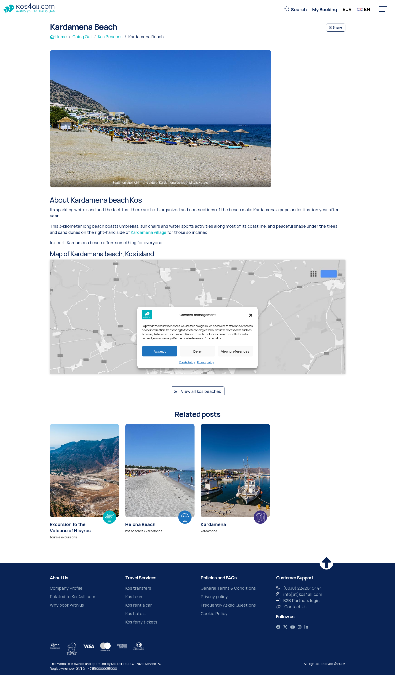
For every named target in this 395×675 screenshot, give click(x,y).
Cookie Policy (187, 362)
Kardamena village (148, 232)
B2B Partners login (301, 600)
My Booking (324, 9)
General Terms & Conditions (228, 588)
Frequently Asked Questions (228, 605)
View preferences (235, 351)
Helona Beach (140, 524)
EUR (347, 9)
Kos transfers (138, 588)
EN (367, 9)
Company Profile (66, 588)
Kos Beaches (110, 36)
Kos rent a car (138, 605)
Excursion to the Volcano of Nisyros (70, 527)
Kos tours (134, 596)
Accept (160, 351)
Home (60, 36)
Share (337, 27)
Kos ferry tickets (141, 622)
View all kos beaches (200, 391)
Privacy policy (205, 362)
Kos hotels (135, 613)
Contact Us (295, 606)
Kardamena (213, 524)
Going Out (82, 36)
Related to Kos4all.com (72, 596)
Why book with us (67, 605)
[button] (250, 315)
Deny (197, 351)
